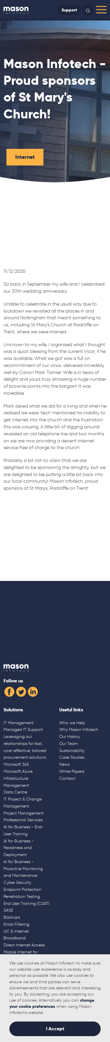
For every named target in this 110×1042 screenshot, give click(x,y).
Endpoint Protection (22, 889)
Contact (67, 778)
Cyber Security (17, 882)
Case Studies (71, 757)
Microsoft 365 (16, 764)
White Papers (71, 771)
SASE (8, 910)
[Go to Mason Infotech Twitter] (21, 690)
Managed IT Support (23, 729)
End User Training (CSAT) (27, 903)
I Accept (55, 1029)
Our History (69, 736)
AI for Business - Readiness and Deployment (18, 848)
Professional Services (23, 819)
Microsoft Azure (18, 771)
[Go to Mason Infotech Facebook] (9, 690)
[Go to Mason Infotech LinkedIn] (33, 690)
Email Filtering (16, 924)
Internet (25, 157)
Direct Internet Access (24, 945)
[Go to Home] (16, 10)
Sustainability (71, 750)
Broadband (15, 938)
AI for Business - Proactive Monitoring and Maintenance (23, 868)
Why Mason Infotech (78, 729)
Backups (12, 917)
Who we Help (72, 722)
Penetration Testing (22, 896)
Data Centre (15, 792)
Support (69, 10)
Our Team (68, 743)
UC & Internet (16, 931)
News (64, 764)
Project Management (23, 813)
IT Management (18, 722)
